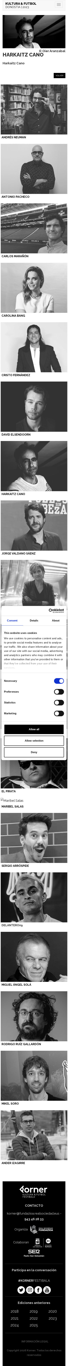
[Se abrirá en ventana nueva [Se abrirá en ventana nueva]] (41, 1229)
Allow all (34, 729)
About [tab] (56, 620)
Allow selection (34, 740)
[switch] (59, 692)
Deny (34, 752)
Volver (59, 75)
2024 (14, 1325)
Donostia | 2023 (20, 5)
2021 (14, 1318)
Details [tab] (34, 620)
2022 (34, 1318)
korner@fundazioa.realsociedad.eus (33, 1213)
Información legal (34, 1341)
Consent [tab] (12, 620)
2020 (52, 1311)
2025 (34, 1325)
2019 (34, 1311)
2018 (15, 1311)
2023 (53, 1318)
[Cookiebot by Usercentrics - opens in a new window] (49, 611)
